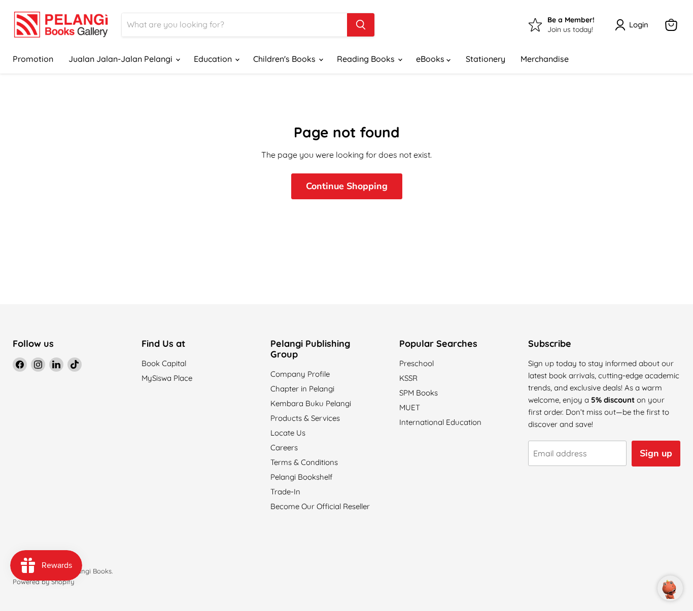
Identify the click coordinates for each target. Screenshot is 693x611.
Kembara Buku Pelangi (310, 403)
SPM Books (418, 393)
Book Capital (164, 363)
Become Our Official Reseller (320, 506)
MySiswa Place (167, 378)
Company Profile (300, 374)
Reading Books (367, 59)
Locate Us (287, 433)
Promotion (33, 59)
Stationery (485, 59)
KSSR (408, 378)
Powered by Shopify (43, 582)
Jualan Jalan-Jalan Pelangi (121, 59)
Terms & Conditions (304, 462)
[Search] (360, 25)
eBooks (431, 59)
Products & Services (305, 418)
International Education (440, 422)
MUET (409, 407)
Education (214, 59)
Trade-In (285, 491)
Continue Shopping (347, 186)
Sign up (656, 453)
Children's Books (285, 59)
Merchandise (545, 59)
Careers (284, 447)
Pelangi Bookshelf (301, 477)
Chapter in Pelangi (302, 388)
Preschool (416, 363)
